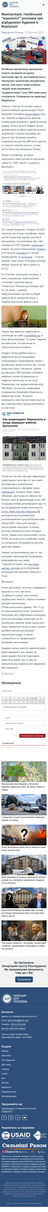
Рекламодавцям (8, 1096)
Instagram (37, 245)
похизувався (32, 113)
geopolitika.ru (32, 335)
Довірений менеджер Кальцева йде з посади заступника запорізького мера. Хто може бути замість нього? (22, 913)
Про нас (5, 1083)
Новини (5, 1051)
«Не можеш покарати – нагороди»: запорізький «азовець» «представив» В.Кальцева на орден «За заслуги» (23, 946)
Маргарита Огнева (12, 32)
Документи (6, 1087)
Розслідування (8, 1060)
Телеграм (26, 256)
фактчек (9, 673)
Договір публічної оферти (13, 1028)
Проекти (5, 1069)
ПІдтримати (24, 979)
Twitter (41, 248)
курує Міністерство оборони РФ (20, 511)
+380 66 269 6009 (18, 1024)
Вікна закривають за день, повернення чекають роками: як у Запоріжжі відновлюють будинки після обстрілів (23, 880)
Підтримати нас (8, 1092)
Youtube (21, 252)
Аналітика (6, 1055)
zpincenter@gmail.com (18, 1020)
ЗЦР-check (6, 1064)
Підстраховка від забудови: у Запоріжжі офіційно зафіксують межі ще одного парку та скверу (23, 787)
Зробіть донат (7, 1108)
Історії (4, 1073)
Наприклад (8, 491)
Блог (3, 1078)
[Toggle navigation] (43, 5)
